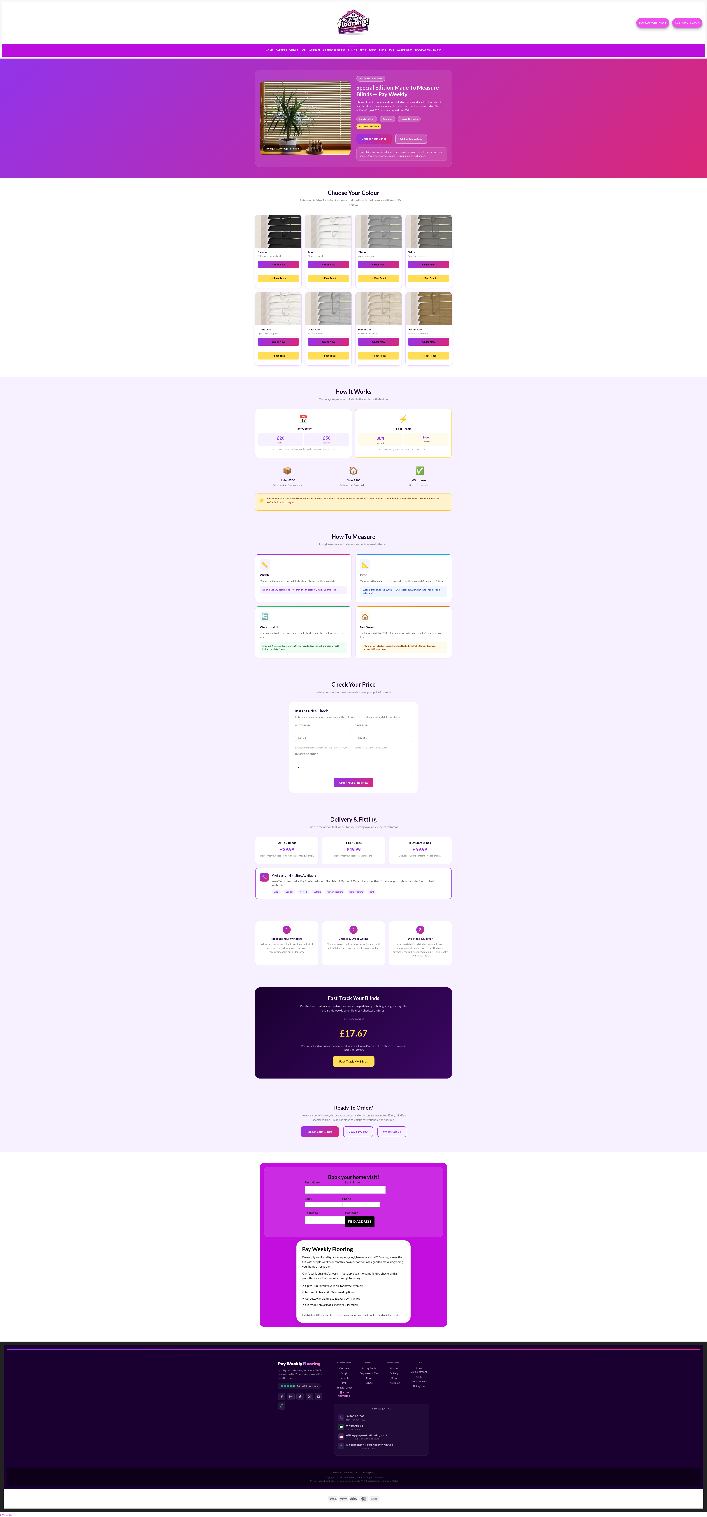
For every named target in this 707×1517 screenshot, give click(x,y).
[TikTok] (300, 1396)
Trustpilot (394, 1383)
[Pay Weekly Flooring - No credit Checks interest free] (353, 23)
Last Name (352, 1182)
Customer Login (419, 1381)
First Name (312, 1182)
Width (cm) (302, 725)
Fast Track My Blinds (353, 1061)
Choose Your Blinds (374, 138)
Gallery (394, 1373)
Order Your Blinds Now (353, 782)
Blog (394, 1378)
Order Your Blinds (319, 1131)
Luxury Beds (369, 1368)
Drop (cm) (361, 725)
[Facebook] (281, 1396)
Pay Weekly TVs (369, 1373)
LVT (303, 50)
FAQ (358, 1472)
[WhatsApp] (281, 1405)
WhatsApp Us (392, 1131)
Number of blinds (306, 754)
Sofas (373, 50)
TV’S (391, 50)
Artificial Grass (334, 50)
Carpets (281, 50)
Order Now (278, 264)
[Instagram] (291, 1396)
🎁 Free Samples (344, 1394)
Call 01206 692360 (411, 138)
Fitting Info (419, 1386)
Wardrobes (404, 50)
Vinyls (293, 50)
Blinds (352, 50)
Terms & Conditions (343, 1472)
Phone (346, 1198)
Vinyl (344, 1373)
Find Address (360, 1221)
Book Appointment (428, 50)
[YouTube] (318, 1396)
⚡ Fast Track (278, 278)
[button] (6, 1514)
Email (308, 1198)
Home (269, 50)
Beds (363, 50)
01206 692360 (358, 1131)
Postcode (311, 1212)
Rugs (382, 50)
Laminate (314, 50)
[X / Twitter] (309, 1396)
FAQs (419, 1376)
